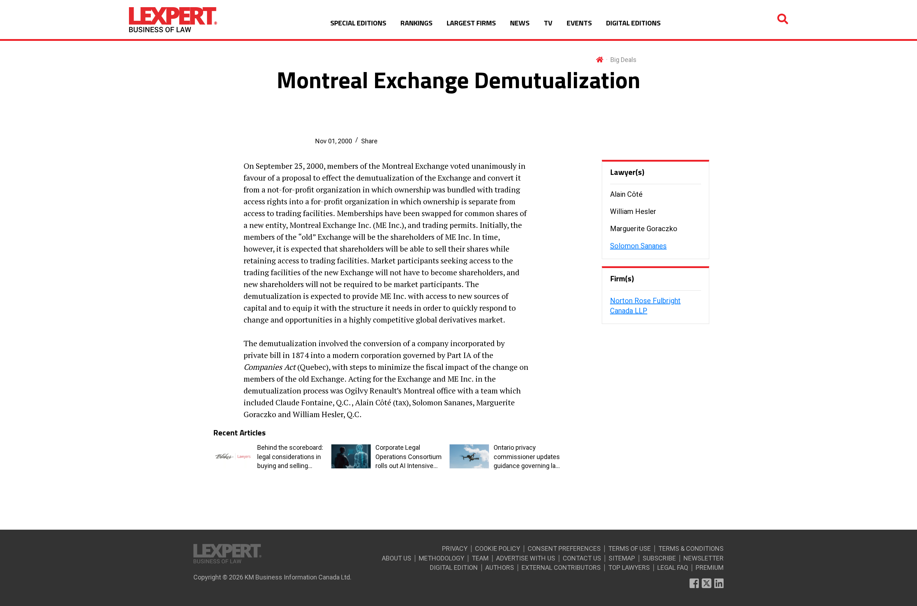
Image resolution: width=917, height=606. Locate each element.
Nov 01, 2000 (333, 141)
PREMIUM (710, 567)
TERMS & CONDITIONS (691, 548)
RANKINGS (416, 22)
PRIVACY (454, 548)
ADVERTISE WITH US (525, 558)
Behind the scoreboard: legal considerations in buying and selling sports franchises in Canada (290, 457)
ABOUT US (396, 558)
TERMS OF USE (629, 548)
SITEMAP (622, 558)
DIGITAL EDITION (454, 567)
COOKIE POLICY (497, 548)
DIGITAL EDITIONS (633, 22)
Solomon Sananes (638, 246)
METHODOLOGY (441, 558)
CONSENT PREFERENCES (564, 548)
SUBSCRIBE (659, 558)
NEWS (519, 22)
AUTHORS (499, 567)
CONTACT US (582, 558)
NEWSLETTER (703, 558)
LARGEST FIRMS (471, 22)
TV (548, 22)
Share (369, 141)
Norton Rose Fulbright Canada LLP (645, 305)
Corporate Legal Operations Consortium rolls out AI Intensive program (408, 457)
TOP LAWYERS (629, 567)
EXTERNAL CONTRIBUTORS (561, 567)
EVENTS (579, 22)
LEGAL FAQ (672, 567)
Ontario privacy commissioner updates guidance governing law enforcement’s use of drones (527, 457)
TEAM (480, 558)
